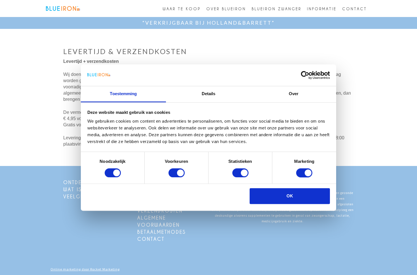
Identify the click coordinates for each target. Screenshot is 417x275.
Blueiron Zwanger (276, 9)
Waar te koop (182, 9)
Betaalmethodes (161, 232)
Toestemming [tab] (123, 93)
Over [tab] (293, 93)
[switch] (177, 172)
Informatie (321, 9)
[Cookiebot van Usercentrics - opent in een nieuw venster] (305, 75)
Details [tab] (209, 93)
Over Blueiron (226, 9)
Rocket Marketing (105, 269)
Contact (354, 9)
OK (290, 196)
